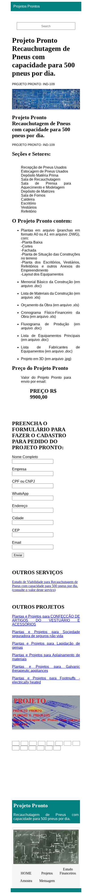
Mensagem (47, 881)
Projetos (47, 873)
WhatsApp (20, 493)
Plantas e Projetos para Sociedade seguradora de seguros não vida (46, 634)
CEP (16, 530)
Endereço (19, 506)
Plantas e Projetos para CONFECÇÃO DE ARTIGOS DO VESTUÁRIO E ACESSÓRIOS (46, 620)
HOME (26, 873)
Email (16, 542)
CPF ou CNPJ (23, 481)
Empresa (19, 469)
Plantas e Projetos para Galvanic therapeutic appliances (46, 669)
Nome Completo (25, 457)
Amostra (26, 881)
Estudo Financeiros (68, 871)
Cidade (18, 518)
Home (44, 16)
